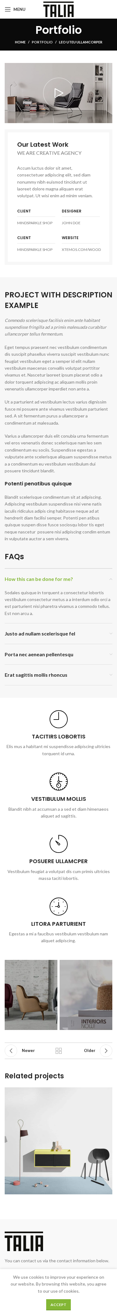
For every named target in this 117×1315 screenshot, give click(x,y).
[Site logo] (58, 8)
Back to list (58, 1051)
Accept (58, 1304)
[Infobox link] (58, 733)
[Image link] (24, 1240)
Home (20, 42)
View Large (106, 1092)
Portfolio (42, 42)
